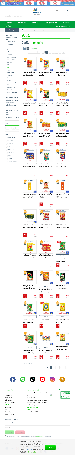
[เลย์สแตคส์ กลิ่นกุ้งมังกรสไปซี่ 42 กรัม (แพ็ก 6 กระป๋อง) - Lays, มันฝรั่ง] (46, 125)
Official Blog (8, 412)
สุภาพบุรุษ (9, 432)
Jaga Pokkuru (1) (12, 137)
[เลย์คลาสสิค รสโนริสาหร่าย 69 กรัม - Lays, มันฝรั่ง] (30, 308)
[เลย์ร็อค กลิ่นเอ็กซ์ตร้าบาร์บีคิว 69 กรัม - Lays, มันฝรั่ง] (46, 277)
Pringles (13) (11, 149)
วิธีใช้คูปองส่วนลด (9, 400)
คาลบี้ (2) (10, 155)
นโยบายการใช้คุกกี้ (31, 398)
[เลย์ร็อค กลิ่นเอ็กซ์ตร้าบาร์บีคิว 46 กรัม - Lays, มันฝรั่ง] (30, 64)
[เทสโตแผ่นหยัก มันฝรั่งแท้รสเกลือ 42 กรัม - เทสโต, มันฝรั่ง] (30, 247)
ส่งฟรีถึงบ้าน (22, 23)
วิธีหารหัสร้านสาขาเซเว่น (10, 402)
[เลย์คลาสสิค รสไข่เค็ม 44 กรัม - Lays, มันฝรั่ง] (46, 186)
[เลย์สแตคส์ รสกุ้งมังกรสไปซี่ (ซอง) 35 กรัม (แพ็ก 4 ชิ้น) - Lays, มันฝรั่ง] (62, 186)
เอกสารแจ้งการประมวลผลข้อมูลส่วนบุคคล (37, 400)
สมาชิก (6, 393)
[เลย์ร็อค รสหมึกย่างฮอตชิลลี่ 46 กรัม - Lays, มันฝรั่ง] (30, 125)
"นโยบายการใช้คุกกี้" (32, 452)
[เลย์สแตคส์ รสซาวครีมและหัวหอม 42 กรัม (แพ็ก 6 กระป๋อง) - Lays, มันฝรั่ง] (62, 125)
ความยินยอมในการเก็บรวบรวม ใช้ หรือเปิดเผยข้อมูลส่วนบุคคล (37, 404)
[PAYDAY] (37, 3)
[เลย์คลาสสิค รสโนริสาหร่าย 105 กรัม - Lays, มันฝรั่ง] (62, 247)
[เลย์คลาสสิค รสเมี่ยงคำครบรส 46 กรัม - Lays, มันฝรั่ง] (46, 94)
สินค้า (10, 30)
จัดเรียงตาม (25, 52)
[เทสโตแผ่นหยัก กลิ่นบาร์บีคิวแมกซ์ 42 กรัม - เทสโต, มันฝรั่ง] (62, 216)
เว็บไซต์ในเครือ (8, 405)
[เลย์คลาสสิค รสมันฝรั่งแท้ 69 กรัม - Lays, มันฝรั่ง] (62, 308)
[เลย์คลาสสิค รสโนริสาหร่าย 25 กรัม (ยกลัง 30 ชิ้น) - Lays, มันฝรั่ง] (30, 338)
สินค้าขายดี (8, 23)
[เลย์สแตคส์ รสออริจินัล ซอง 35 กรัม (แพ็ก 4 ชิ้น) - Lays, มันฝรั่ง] (30, 186)
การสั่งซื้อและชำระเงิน (9, 395)
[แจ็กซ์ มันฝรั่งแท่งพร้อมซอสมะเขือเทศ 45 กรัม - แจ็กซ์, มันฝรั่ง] (30, 155)
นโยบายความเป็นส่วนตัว (40, 436)
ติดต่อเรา (29, 410)
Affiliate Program (9, 414)
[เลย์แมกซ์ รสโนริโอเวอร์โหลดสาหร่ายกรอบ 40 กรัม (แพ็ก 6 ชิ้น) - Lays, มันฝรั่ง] (62, 277)
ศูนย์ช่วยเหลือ (9, 390)
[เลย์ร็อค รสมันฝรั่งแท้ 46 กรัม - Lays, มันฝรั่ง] (46, 64)
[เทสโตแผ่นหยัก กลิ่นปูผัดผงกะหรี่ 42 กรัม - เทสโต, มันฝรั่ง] (62, 155)
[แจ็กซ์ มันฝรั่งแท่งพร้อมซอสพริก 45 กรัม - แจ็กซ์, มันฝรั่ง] (46, 247)
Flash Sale (66, 23)
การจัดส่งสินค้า (8, 398)
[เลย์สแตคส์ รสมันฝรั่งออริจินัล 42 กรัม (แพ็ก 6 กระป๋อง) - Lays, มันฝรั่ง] (62, 94)
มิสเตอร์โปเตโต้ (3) (12, 162)
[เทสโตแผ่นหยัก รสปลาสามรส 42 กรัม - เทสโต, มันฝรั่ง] (46, 216)
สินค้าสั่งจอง (8, 26)
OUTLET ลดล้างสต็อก (63, 26)
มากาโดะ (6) (11, 159)
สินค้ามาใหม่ (36, 23)
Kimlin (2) (10, 140)
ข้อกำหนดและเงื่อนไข (33, 390)
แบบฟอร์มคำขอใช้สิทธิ (32, 412)
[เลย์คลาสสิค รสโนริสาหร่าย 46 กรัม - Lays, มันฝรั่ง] (62, 64)
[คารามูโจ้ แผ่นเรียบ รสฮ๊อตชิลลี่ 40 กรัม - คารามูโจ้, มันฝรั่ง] (30, 277)
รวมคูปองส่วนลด (51, 23)
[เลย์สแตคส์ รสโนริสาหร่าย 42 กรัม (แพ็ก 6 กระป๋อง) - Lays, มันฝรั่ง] (30, 216)
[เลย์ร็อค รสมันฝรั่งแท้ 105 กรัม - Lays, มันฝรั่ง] (46, 308)
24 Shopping (8, 407)
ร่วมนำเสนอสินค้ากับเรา (33, 407)
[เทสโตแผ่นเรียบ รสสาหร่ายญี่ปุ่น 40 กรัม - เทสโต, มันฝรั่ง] (46, 155)
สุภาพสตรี (20, 432)
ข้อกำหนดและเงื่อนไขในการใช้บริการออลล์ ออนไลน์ (37, 394)
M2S (6, 410)
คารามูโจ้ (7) (11, 152)
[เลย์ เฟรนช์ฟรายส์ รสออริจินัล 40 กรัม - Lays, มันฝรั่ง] (46, 338)
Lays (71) (10, 143)
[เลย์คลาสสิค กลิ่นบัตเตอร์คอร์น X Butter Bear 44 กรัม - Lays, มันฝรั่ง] (62, 338)
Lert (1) (10, 146)
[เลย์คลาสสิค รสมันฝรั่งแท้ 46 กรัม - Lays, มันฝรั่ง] (30, 94)
